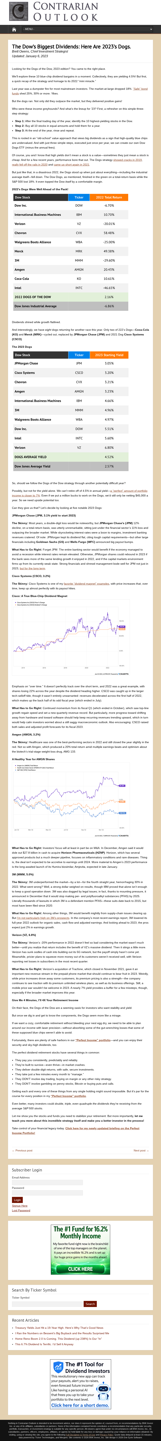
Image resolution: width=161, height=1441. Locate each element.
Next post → (141, 1150)
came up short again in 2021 (71, 164)
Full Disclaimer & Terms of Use (80, 1435)
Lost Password (21, 1210)
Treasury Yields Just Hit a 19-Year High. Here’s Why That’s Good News (59, 1327)
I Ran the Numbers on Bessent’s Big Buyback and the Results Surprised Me (62, 1333)
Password (18, 1187)
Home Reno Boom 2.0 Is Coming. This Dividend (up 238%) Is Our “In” (58, 1338)
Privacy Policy (106, 1435)
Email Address (21, 1177)
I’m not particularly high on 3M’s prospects (43, 917)
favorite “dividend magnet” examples (86, 583)
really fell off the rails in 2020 (30, 164)
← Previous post (22, 1150)
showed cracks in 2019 (127, 159)
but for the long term (32, 568)
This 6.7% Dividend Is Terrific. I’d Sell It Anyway (44, 1344)
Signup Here (19, 1205)
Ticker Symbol (20, 1297)
